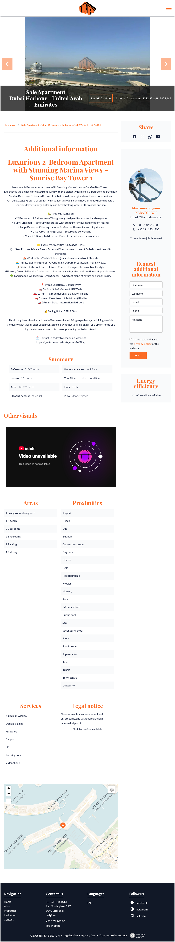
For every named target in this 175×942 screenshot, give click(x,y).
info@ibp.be (53, 925)
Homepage (10, 124)
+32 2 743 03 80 (55, 921)
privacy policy (143, 343)
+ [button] (9, 788)
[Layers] (112, 789)
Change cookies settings (113, 935)
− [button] (9, 793)
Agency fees (88, 935)
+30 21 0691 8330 (148, 224)
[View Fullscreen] (8, 801)
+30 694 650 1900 (148, 229)
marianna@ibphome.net (148, 238)
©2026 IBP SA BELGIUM (45, 935)
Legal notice (71, 935)
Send (138, 355)
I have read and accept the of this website (144, 344)
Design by (140, 935)
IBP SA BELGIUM (56, 901)
